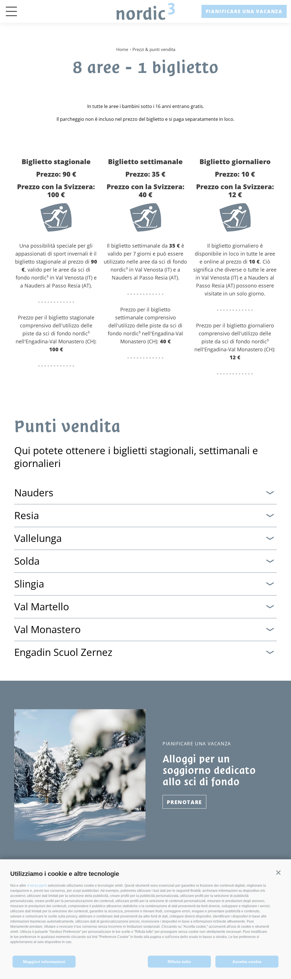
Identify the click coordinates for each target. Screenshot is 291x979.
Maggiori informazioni (44, 961)
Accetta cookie (246, 961)
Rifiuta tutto (179, 961)
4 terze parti (37, 886)
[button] (278, 872)
